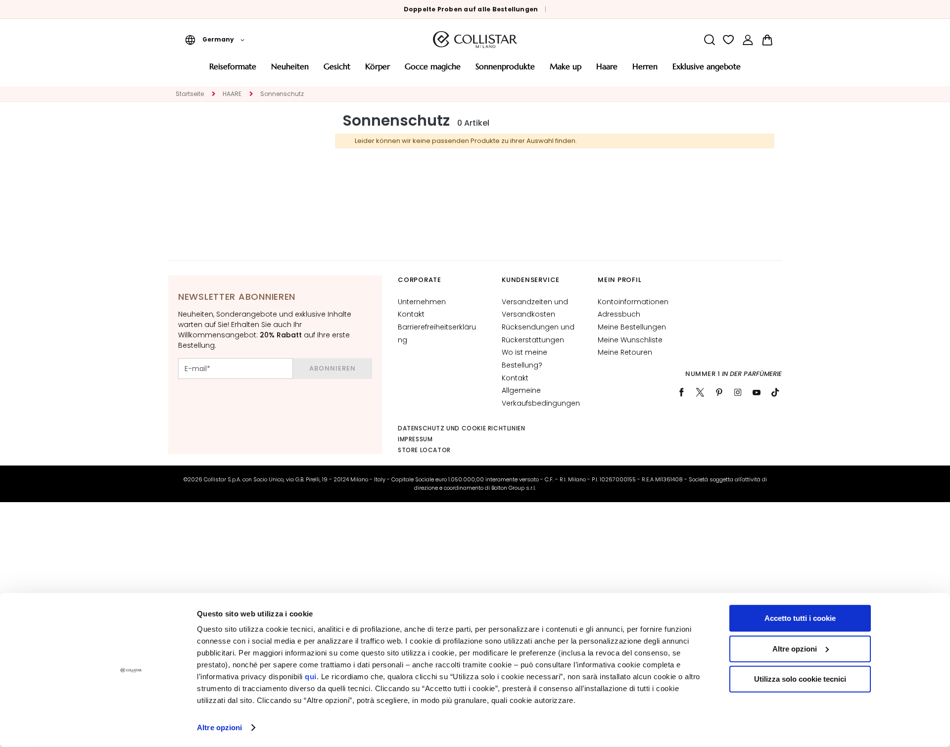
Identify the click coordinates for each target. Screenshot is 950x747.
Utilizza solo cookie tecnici (800, 679)
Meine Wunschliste (630, 340)
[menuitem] (233, 70)
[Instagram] (737, 392)
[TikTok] (775, 392)
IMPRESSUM (415, 439)
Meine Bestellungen (632, 327)
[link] (748, 40)
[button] (214, 39)
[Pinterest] (718, 392)
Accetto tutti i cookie (800, 618)
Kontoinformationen (633, 302)
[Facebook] (681, 392)
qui (311, 676)
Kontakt (411, 314)
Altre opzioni (219, 727)
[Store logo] (475, 39)
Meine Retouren (625, 352)
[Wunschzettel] (728, 40)
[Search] (709, 40)
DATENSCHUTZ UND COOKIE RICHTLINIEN (461, 428)
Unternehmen (422, 302)
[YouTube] (756, 392)
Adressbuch (619, 314)
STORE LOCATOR (424, 450)
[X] (700, 392)
